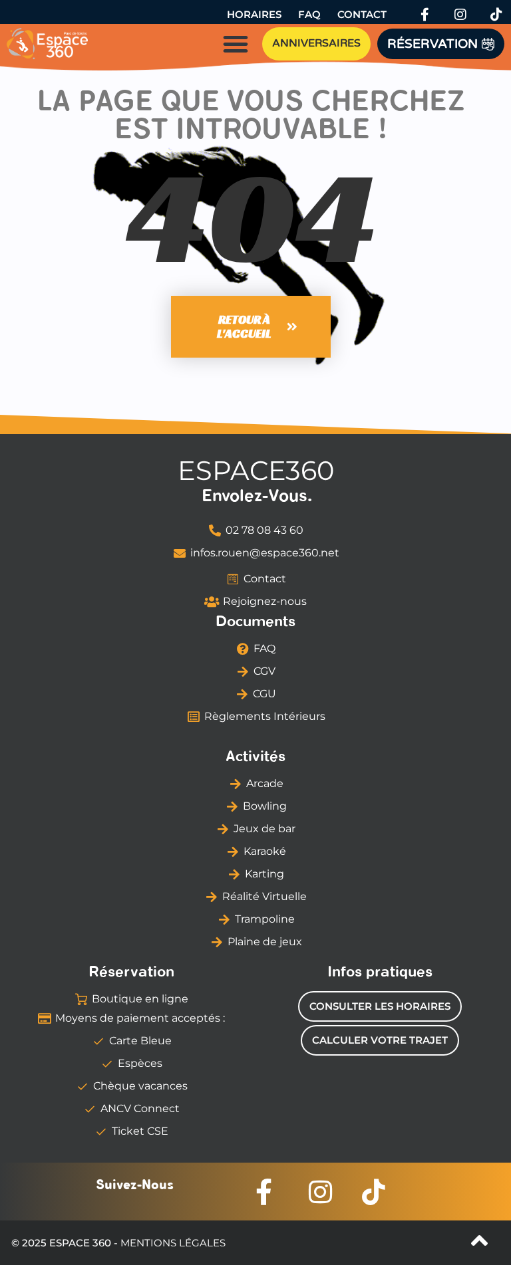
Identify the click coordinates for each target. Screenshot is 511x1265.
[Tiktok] (496, 14)
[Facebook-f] (424, 14)
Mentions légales (173, 1242)
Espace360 (256, 470)
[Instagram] (460, 14)
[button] (236, 44)
